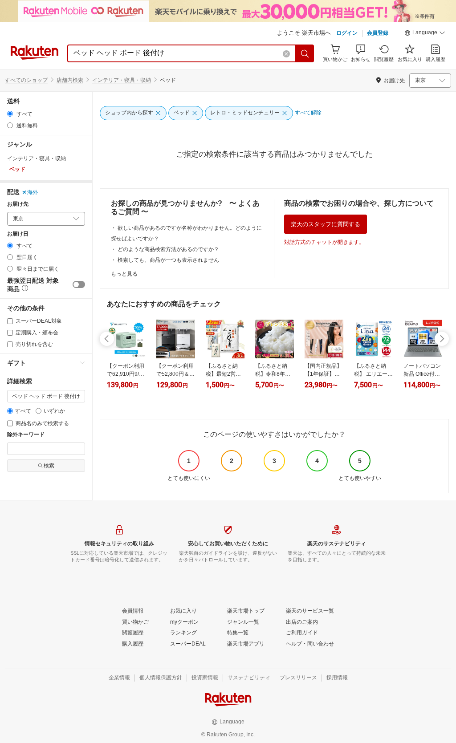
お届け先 (17, 204)
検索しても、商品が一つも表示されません (168, 260)
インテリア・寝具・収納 (121, 80)
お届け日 (17, 234)
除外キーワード (26, 435)
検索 (49, 466)
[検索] (305, 53)
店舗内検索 (70, 80)
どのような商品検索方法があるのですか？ (168, 249)
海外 (32, 192)
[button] (424, 34)
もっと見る (124, 274)
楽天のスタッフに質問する (325, 224)
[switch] (79, 284)
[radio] (10, 114)
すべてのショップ (26, 80)
